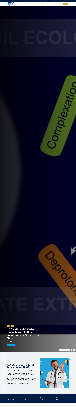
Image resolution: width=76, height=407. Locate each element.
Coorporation (50, 4)
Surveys (59, 3)
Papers (39, 4)
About (29, 4)
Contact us (34, 3)
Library (44, 4)
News (55, 4)
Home (26, 3)
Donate (65, 3)
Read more (11, 345)
